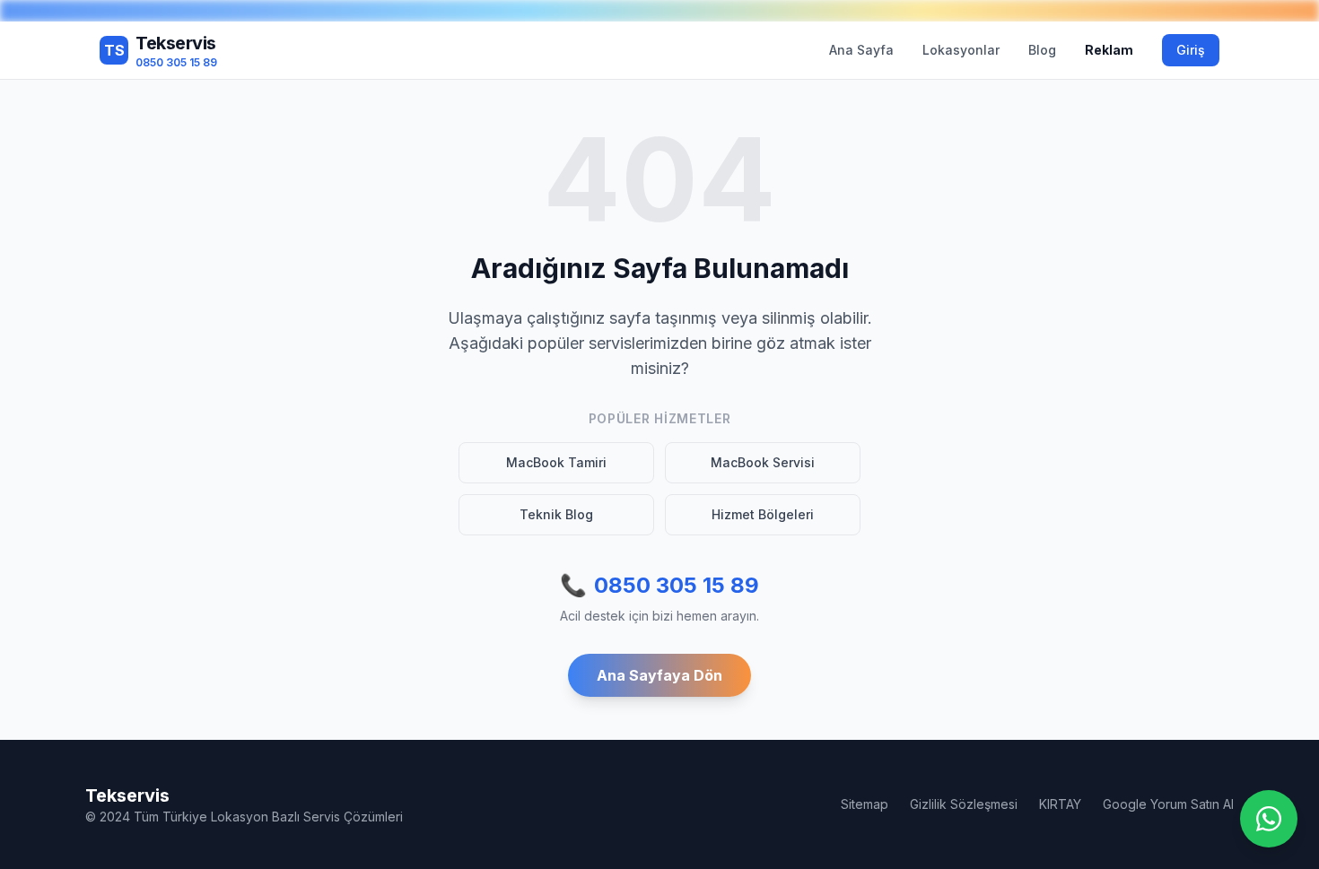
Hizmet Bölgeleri (763, 514)
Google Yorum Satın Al (1168, 804)
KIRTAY (1060, 804)
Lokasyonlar (961, 49)
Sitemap (864, 804)
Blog (1042, 49)
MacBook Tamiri (556, 462)
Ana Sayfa (861, 49)
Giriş (1190, 49)
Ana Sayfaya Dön (659, 675)
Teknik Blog (556, 514)
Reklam (1109, 49)
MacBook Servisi (763, 462)
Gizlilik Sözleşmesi (964, 804)
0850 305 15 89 (659, 585)
